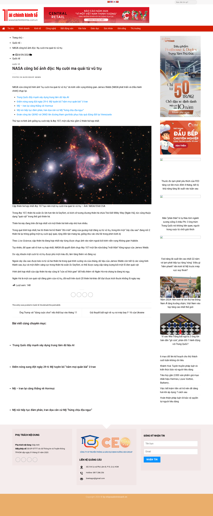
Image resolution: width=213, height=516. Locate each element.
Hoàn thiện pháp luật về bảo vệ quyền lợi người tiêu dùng (179, 399)
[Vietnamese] (117, 2)
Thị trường (136, 28)
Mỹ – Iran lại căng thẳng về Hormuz (35, 105)
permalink (56, 305)
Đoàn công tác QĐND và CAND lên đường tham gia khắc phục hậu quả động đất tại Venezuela (64, 114)
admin (38, 77)
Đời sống (122, 28)
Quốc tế (16, 42)
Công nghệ (51, 28)
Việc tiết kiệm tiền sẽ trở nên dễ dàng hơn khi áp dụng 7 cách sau (179, 390)
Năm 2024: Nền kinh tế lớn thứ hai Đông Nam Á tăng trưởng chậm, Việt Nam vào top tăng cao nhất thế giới (180, 303)
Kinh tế (37, 28)
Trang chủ (17, 37)
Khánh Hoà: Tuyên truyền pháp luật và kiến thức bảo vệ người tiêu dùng (178, 368)
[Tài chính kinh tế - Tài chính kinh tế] (20, 15)
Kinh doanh (24, 28)
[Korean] (114, 2)
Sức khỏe (108, 28)
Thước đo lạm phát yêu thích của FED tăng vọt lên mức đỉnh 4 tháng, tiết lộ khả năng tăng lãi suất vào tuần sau (180, 185)
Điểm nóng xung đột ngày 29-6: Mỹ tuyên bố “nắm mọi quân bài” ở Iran (52, 101)
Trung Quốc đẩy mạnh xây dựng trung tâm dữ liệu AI (43, 97)
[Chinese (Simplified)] (108, 2)
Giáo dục (95, 28)
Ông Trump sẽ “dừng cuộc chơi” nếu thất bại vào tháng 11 (48, 312)
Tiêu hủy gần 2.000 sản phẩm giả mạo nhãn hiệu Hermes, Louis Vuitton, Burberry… (179, 379)
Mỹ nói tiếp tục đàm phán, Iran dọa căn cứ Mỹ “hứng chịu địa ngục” (50, 110)
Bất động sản (67, 28)
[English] (111, 2)
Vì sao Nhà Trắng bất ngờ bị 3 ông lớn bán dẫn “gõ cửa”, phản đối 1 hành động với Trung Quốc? (180, 340)
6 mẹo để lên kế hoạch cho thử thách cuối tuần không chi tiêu (178, 358)
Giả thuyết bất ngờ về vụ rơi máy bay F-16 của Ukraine (117, 312)
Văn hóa (82, 28)
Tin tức (11, 28)
